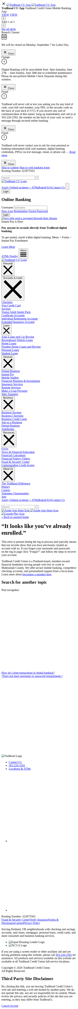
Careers (5, 490)
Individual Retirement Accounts (19, 318)
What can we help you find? (17, 174)
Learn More (8, 246)
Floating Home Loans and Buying (21, 346)
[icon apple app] (43, 4)
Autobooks (7, 428)
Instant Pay (7, 374)
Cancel (5, 1005)
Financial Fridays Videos (15, 458)
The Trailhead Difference (15, 483)
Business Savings (11, 412)
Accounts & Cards (12, 278)
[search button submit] (37, 178)
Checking (7, 302)
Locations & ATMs (20, 768)
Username (7, 207)
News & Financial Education (18, 452)
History (5, 486)
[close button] (3, 4)
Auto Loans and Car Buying (17, 336)
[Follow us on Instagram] (43, 910)
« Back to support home (15, 517)
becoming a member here (36, 574)
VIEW (5, 14)
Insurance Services (12, 384)
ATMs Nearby (9, 256)
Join (3, 496)
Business (8, 397)
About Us (8, 468)
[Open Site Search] (67, 186)
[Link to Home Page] (14, 259)
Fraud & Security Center (15, 461)
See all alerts (8, 29)
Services (8, 357)
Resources (9, 432)
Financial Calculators (13, 455)
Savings (6, 308)
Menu (23, 250)
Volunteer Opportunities (15, 493)
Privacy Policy (31, 923)
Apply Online (9, 187)
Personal (8, 263)
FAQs (48, 187)
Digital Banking (10, 371)
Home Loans (8, 343)
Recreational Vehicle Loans (17, 340)
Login (6, 214)
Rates (42, 187)
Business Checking (12, 415)
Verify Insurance (39, 919)
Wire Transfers (9, 394)
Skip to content (10, 167)
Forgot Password (38, 211)
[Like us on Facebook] (43, 840)
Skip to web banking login (34, 167)
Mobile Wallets (10, 377)
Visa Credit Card (11, 305)
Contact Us (58, 187)
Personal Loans (10, 350)
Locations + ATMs (28, 187)
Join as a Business (11, 422)
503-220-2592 (17, 765)
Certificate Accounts (13, 315)
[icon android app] (19, 4)
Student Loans (9, 353)
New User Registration (14, 211)
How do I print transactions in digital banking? (28, 672)
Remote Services (11, 387)
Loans (6, 325)
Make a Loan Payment (14, 390)
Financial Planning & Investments (20, 380)
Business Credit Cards (14, 419)
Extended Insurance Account (17, 322)
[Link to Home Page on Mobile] (14, 181)
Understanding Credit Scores (17, 465)
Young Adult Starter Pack (16, 312)
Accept (14, 1005)
